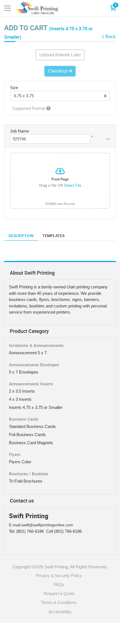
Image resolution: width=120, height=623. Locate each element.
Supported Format (29, 108)
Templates (53, 235)
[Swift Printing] (37, 8)
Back (110, 36)
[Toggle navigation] (7, 8)
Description (21, 235)
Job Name (19, 131)
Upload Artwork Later (60, 54)
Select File (72, 185)
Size (14, 87)
